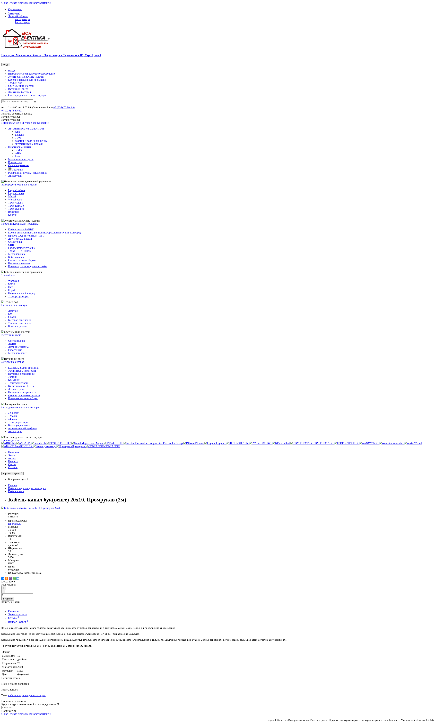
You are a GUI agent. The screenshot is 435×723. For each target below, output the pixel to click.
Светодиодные (16, 340)
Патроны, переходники (21, 373)
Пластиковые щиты (19, 146)
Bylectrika (13, 211)
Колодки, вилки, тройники (23, 367)
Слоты (12, 316)
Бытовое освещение (19, 320)
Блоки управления (19, 425)
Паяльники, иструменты (22, 392)
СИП (11, 244)
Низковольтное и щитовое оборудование (31, 73)
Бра (10, 313)
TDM (18, 137)
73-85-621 (12, 110)
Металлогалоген (17, 353)
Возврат (34, 2)
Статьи (12, 464)
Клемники (14, 379)
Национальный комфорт (22, 293)
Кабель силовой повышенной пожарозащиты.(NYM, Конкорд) (44, 232)
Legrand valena (16, 190)
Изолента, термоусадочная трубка (27, 266)
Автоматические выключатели (26, 128)
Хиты (11, 455)
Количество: (8, 584)
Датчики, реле (16, 389)
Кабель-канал (16, 257)
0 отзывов (13, 516)
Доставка (23, 2)
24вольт (12, 419)
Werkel (12, 196)
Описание (14, 611)
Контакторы (15, 162)
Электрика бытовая (19, 92)
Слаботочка (15, 241)
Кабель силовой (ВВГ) (21, 229)
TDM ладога (15, 202)
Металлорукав (16, 254)
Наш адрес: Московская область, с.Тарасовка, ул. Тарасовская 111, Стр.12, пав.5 (51, 55)
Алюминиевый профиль (22, 428)
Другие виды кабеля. (20, 238)
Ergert (11, 290)
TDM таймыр (16, 205)
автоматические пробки (29, 143)
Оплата (13, 2)
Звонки (12, 376)
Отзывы (13, 467)
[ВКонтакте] (2, 578)
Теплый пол (15, 82)
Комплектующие (18, 326)
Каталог (11, 119)
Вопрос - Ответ (18, 621)
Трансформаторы (18, 382)
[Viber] (10, 578)
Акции (12, 458)
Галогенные (15, 349)
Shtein (11, 283)
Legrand (19, 134)
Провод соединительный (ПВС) (26, 235)
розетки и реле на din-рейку (31, 140)
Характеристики (17, 614)
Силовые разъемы (18, 165)
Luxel (18, 156)
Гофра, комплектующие (22, 247)
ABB (18, 131)
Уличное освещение (19, 323)
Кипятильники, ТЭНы (21, 386)
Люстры (13, 310)
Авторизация (22, 19)
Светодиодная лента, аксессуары (27, 95)
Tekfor (18, 150)
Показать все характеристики (25, 572)
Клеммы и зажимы (19, 263)
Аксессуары (15, 175)
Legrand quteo (16, 193)
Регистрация (22, 22)
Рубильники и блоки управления (27, 172)
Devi (10, 287)
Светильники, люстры (21, 85)
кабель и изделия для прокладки (27, 695)
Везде (11, 70)
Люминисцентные (19, 346)
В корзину (8, 598)
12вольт (12, 416)
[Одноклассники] (6, 578)
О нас (4, 2)
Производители (10, 440)
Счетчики (17, 169)
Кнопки (12, 214)
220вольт (13, 412)
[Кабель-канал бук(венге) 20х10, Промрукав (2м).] (30, 508)
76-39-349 (64, 107)
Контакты (45, 2)
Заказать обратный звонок (16, 113)
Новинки (13, 452)
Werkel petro (15, 199)
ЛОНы (12, 343)
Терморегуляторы (18, 296)
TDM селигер (16, 208)
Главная (12, 485)
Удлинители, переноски (22, 370)
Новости (13, 461)
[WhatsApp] (14, 578)
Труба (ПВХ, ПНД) (19, 250)
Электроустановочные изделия (26, 76)
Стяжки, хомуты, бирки (22, 260)
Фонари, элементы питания (24, 395)
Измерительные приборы (23, 398)
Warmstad (13, 280)
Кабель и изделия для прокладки (27, 79)
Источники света (18, 88)
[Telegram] (17, 578)
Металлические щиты (20, 159)
